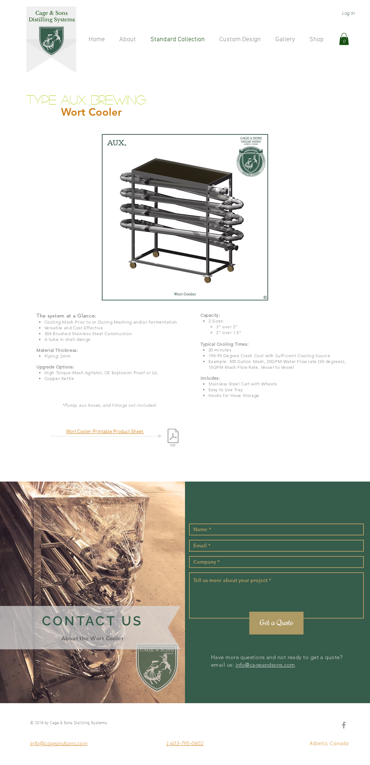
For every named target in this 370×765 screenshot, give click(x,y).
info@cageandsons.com (265, 664)
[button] (344, 39)
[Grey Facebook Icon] (343, 725)
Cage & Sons (51, 13)
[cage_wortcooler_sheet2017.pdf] (173, 438)
